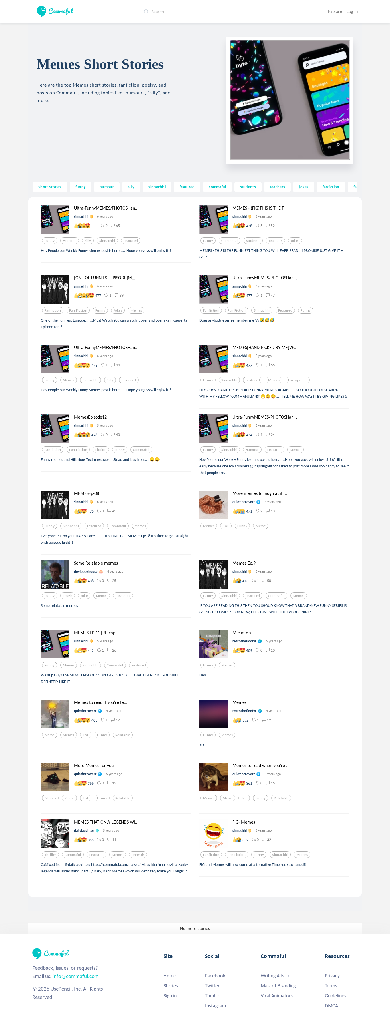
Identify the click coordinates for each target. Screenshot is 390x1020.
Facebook (215, 976)
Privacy (332, 976)
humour (107, 186)
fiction (100, 450)
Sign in (170, 996)
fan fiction (78, 310)
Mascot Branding (278, 986)
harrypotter (297, 380)
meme (261, 526)
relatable (123, 596)
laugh (67, 596)
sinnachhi (157, 186)
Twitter (212, 986)
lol (226, 526)
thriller (50, 855)
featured (187, 186)
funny (80, 186)
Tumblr (212, 996)
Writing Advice (275, 976)
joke (84, 596)
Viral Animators (277, 996)
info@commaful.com (76, 976)
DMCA (331, 1006)
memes (136, 310)
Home (170, 976)
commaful (217, 186)
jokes (303, 186)
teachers (277, 186)
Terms (331, 986)
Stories (171, 986)
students (248, 186)
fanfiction (331, 186)
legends (138, 855)
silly (131, 186)
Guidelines (335, 996)
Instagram (215, 1006)
